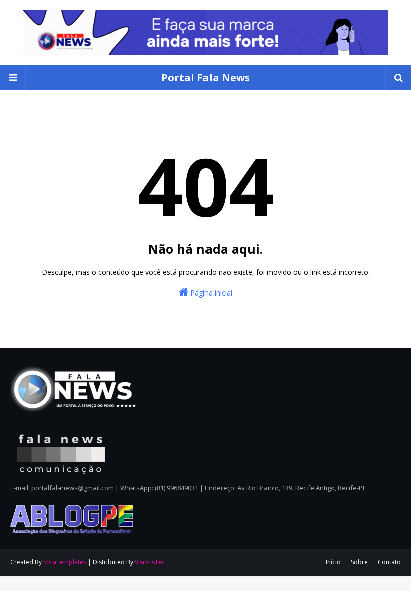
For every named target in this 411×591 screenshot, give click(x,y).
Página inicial (210, 293)
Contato (389, 562)
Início (333, 562)
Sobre (359, 562)
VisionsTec (150, 562)
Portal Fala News (205, 77)
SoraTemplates (64, 562)
